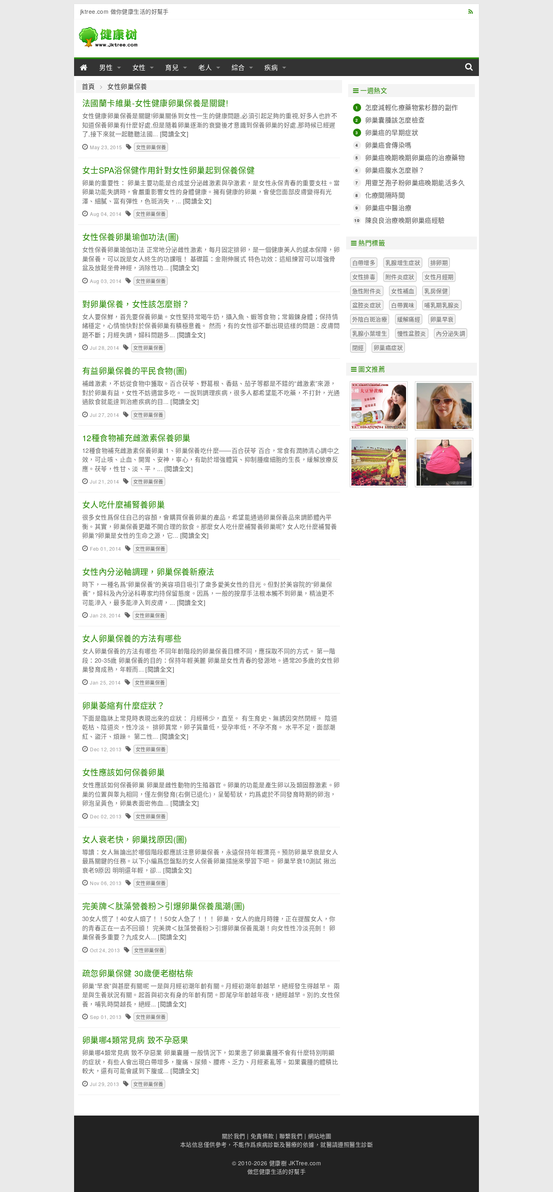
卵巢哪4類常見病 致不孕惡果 (135, 1040)
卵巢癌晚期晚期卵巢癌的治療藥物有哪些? (415, 158)
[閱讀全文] (174, 133)
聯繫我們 (291, 1136)
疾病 (271, 67)
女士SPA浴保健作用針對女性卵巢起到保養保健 (168, 170)
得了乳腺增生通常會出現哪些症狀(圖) (444, 406)
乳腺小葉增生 (369, 333)
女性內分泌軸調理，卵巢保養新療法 (148, 571)
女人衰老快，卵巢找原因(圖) (134, 839)
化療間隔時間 (385, 195)
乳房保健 (436, 291)
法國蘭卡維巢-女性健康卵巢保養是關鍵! (155, 103)
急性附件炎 (366, 291)
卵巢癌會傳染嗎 (388, 145)
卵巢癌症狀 (388, 347)
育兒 (172, 67)
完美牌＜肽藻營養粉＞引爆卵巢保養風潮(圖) (163, 906)
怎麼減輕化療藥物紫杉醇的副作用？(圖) (411, 107)
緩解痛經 (409, 319)
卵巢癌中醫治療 (388, 207)
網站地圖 (320, 1136)
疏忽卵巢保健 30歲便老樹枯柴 (137, 973)
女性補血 (403, 291)
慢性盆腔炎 (411, 333)
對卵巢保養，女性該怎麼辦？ (135, 304)
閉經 (358, 347)
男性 (106, 67)
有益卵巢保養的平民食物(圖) (134, 370)
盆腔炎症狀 (366, 305)
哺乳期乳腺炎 (441, 305)
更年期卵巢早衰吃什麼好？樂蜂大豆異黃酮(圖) (379, 406)
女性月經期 (438, 277)
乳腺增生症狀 (403, 262)
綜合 (238, 67)
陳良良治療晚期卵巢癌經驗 (405, 220)
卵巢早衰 (442, 319)
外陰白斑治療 (369, 319)
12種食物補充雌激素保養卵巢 (136, 438)
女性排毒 (364, 277)
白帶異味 (403, 305)
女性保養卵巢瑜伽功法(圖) (130, 237)
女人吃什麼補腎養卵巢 (123, 504)
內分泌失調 (450, 333)
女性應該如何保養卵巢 (123, 772)
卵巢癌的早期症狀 (391, 132)
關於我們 (233, 1136)
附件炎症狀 (400, 277)
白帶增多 (364, 262)
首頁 (88, 86)
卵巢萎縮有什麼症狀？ (123, 705)
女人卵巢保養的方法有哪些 (131, 638)
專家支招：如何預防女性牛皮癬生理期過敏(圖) (379, 462)
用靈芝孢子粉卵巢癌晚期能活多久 (415, 182)
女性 (139, 67)
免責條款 (262, 1136)
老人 (205, 67)
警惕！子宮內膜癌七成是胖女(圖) (444, 462)
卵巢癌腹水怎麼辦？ (395, 170)
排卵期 (439, 262)
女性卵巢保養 (127, 86)
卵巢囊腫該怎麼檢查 (395, 120)
